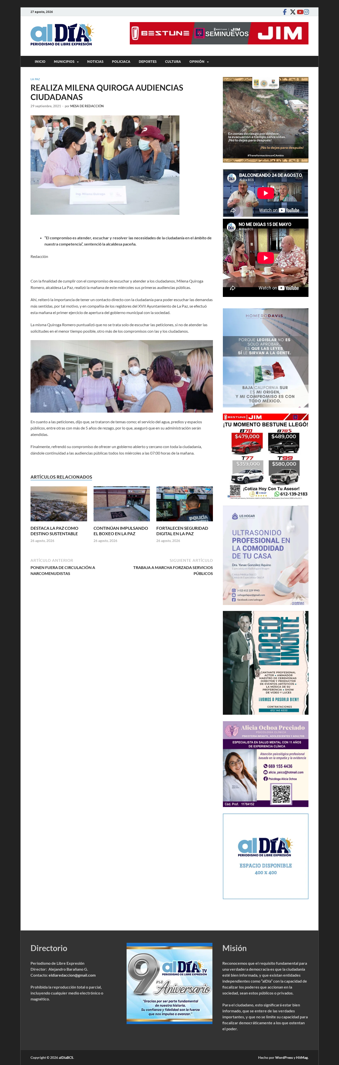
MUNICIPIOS (64, 62)
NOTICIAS (95, 62)
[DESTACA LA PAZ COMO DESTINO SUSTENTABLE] (59, 505)
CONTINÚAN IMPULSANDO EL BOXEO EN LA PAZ (121, 531)
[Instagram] (305, 11)
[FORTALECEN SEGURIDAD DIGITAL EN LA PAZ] (184, 505)
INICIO (40, 62)
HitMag (302, 1057)
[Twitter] (292, 11)
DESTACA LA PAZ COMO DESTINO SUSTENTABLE (54, 531)
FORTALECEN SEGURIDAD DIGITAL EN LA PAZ (182, 531)
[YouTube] (299, 11)
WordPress (284, 1057)
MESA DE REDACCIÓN (87, 106)
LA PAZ (35, 79)
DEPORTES (148, 62)
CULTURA (173, 62)
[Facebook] (285, 11)
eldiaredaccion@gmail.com (72, 975)
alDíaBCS (66, 1057)
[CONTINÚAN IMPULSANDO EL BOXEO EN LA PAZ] (122, 505)
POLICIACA (121, 62)
